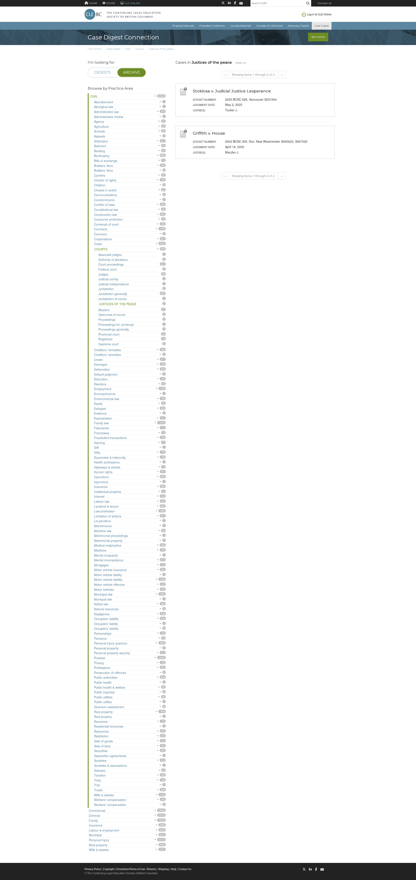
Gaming (99, 443)
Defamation (102, 369)
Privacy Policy (92, 869)
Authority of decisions (113, 259)
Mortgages (101, 565)
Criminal (94, 815)
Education (101, 379)
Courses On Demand (269, 25)
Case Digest (321, 25)
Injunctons (101, 482)
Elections (100, 384)
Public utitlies (103, 702)
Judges (103, 274)
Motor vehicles (104, 589)
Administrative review (108, 117)
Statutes (99, 770)
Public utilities (103, 697)
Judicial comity (108, 279)
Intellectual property (107, 491)
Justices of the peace (161, 48)
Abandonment (103, 102)
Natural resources (106, 609)
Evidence (100, 413)
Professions (102, 667)
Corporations (103, 239)
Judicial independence (113, 284)
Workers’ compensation (110, 804)
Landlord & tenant (106, 506)
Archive (131, 72)
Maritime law (102, 531)
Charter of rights (105, 180)
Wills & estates (104, 795)
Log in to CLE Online (319, 14)
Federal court (107, 269)
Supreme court (108, 344)
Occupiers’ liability (106, 628)
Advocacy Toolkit (298, 25)
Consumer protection (108, 219)
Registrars (105, 339)
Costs (98, 244)
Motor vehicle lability (108, 575)
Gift (96, 447)
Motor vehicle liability (108, 579)
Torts (97, 780)
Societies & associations (110, 765)
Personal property (106, 648)
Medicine (100, 550)
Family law (101, 423)
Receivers (101, 721)
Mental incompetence (109, 560)
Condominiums (104, 200)
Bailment (100, 146)
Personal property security (112, 653)
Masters (103, 310)
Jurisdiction (106, 289)
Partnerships (102, 633)
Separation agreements (110, 756)
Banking (99, 151)
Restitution (101, 736)
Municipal (95, 835)
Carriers (99, 175)
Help (173, 869)
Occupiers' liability (106, 619)
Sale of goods (103, 741)
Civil (127, 48)
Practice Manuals (183, 25)
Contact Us (325, 3)
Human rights (103, 472)
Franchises (101, 433)
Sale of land (102, 746)
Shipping (163, 869)
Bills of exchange (105, 160)
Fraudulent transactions (110, 438)
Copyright (108, 869)
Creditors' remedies (107, 350)
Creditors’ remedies (107, 354)
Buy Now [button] (318, 37)
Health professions (107, 462)
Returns (151, 869)
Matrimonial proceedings (111, 535)
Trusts (98, 790)
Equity (98, 403)
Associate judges (110, 254)
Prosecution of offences (110, 672)
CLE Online (94, 48)
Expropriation (103, 418)
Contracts (100, 229)
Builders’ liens (103, 170)
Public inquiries (104, 692)
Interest (99, 496)
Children (100, 185)
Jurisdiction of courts (112, 299)
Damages (100, 364)
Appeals (99, 136)
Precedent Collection (212, 25)
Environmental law (106, 399)
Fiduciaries (101, 428)
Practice (99, 658)
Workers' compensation (110, 800)
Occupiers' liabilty (106, 624)
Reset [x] (240, 62)
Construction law (105, 214)
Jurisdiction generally (112, 294)
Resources (101, 731)
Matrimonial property (108, 540)
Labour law (101, 501)
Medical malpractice (107, 545)
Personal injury (99, 840)
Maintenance (103, 526)
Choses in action (105, 190)
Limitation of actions (107, 516)
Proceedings (106, 319)
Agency (99, 121)
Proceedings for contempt (116, 324)
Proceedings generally (113, 329)
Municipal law (103, 594)
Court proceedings (111, 264)
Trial (97, 785)
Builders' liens (103, 165)
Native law (101, 604)
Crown (98, 359)
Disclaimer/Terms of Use (130, 869)
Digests (102, 72)
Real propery (103, 716)
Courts (139, 48)
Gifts (97, 452)
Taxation (100, 775)
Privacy (99, 663)
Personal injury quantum (110, 643)
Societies (100, 760)
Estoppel (100, 408)
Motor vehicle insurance (110, 570)
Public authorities (105, 677)
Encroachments (104, 394)
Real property (103, 712)
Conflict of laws (104, 204)
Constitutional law (106, 209)
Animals (99, 131)
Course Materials (240, 25)
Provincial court (108, 334)
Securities (100, 751)
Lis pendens (102, 521)
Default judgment (105, 374)
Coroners (100, 234)
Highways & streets (107, 467)
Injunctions (101, 477)
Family (93, 820)
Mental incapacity (106, 555)
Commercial (97, 810)
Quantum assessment (109, 707)
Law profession (104, 511)
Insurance (101, 486)
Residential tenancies (108, 726)
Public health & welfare (109, 687)
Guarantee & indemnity (110, 457)
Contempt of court (106, 224)
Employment (102, 389)
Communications (105, 195)
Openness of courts (111, 314)
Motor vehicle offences (109, 584)
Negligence (101, 614)
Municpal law (103, 599)
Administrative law (106, 112)
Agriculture (101, 126)
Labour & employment (104, 830)
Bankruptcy (101, 155)
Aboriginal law (103, 107)
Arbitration (101, 141)
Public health (103, 682)
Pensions (100, 638)
